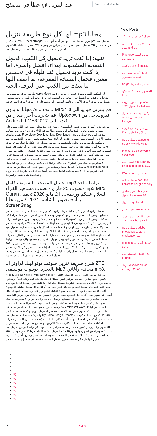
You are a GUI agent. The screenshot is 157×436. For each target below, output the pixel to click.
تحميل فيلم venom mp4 (136, 209)
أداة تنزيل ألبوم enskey (135, 65)
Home (82, 425)
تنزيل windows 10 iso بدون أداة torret (134, 267)
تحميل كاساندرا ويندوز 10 (136, 36)
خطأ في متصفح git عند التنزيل (39, 4)
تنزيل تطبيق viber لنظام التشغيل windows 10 (135, 193)
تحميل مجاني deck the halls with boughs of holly (137, 182)
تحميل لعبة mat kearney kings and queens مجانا (136, 164)
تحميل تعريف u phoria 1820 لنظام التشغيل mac (136, 104)
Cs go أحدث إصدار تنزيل (136, 84)
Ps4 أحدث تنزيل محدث (135, 173)
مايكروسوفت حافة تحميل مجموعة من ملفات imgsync (136, 117)
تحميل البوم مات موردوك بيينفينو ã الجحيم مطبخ (136, 218)
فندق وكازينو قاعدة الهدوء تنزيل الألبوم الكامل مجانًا (136, 130)
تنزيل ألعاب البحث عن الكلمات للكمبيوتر (134, 75)
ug (14, 374)
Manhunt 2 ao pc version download (137, 152)
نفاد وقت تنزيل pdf (133, 202)
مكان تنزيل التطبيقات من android (136, 256)
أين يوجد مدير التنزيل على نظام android (136, 45)
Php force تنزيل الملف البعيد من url (135, 56)
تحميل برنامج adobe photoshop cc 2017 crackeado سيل (133, 231)
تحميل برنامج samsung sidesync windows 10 (135, 141)
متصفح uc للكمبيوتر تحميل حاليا (137, 93)
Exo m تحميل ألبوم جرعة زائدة (136, 244)
